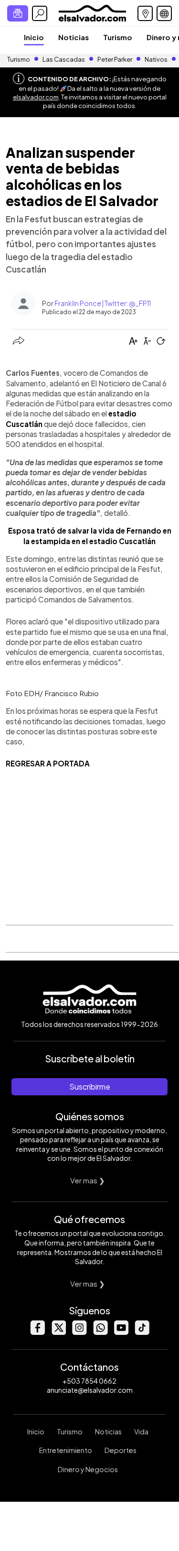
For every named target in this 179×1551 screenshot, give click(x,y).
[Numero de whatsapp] (100, 1332)
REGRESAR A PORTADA (48, 763)
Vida (141, 1431)
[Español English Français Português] (164, 13)
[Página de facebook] (37, 1332)
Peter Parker (115, 59)
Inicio (34, 37)
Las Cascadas (63, 59)
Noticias (73, 37)
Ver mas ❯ (87, 1180)
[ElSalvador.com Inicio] (92, 12)
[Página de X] (58, 1332)
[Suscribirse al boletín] (17, 13)
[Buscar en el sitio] (39, 13)
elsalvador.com (36, 97)
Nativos (156, 59)
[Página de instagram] (79, 1332)
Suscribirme (89, 1086)
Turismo (117, 37)
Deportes (121, 1450)
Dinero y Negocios (88, 1469)
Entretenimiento (65, 1450)
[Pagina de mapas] (145, 13)
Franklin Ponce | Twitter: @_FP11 (102, 303)
